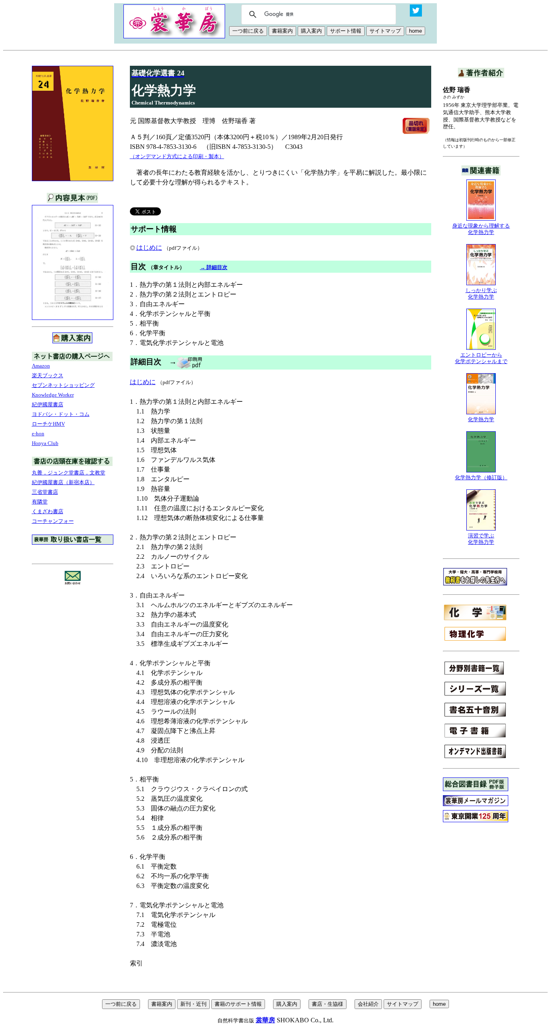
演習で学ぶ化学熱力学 (481, 539)
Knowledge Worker (53, 395)
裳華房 (265, 1020)
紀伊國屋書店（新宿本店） (63, 482)
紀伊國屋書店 (47, 404)
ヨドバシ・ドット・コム (61, 414)
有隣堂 (40, 502)
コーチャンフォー (53, 521)
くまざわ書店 (47, 511)
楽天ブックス (47, 375)
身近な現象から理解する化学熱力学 (481, 229)
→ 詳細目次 (213, 267)
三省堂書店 (45, 492)
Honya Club (45, 443)
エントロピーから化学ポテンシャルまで (481, 358)
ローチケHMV (48, 424)
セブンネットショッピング (63, 385)
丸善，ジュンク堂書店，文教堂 (68, 473)
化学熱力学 (481, 419)
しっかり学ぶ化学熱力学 (481, 293)
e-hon (38, 433)
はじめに (149, 247)
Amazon (41, 366)
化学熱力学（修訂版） (481, 477)
